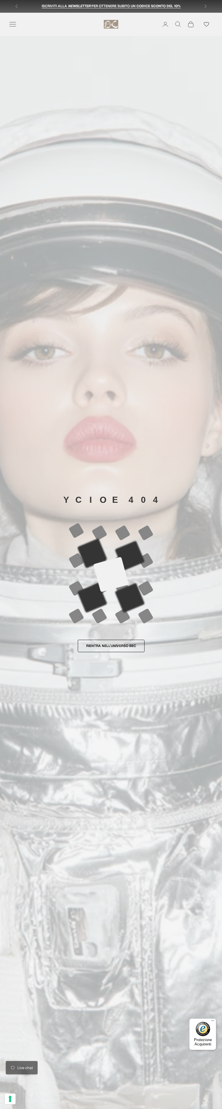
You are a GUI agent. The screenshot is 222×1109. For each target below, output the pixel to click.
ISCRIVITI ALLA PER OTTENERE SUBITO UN (111, 7)
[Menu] (212, 1022)
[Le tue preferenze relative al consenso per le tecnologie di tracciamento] (10, 1098)
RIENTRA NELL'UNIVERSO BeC (111, 645)
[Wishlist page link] (206, 24)
